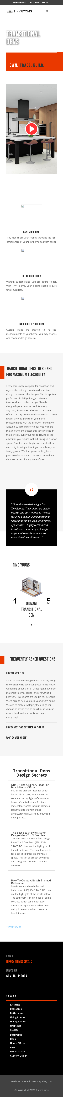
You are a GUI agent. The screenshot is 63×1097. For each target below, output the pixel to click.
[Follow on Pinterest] (21, 985)
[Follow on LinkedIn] (28, 985)
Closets (14, 1029)
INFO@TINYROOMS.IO (19, 961)
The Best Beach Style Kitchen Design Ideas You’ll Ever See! (28, 834)
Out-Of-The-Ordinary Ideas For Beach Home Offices (30, 786)
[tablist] (31, 626)
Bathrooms (16, 1013)
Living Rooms (17, 1017)
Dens (13, 1038)
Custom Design (18, 1055)
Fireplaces (15, 1025)
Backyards (16, 1034)
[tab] (31, 624)
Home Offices (17, 1043)
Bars (12, 1047)
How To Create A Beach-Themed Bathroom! (31, 882)
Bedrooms (16, 1008)
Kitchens (15, 1004)
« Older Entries (13, 926)
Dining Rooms (18, 1021)
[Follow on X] (15, 985)
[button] (14, 601)
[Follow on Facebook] (8, 985)
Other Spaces (17, 1051)
